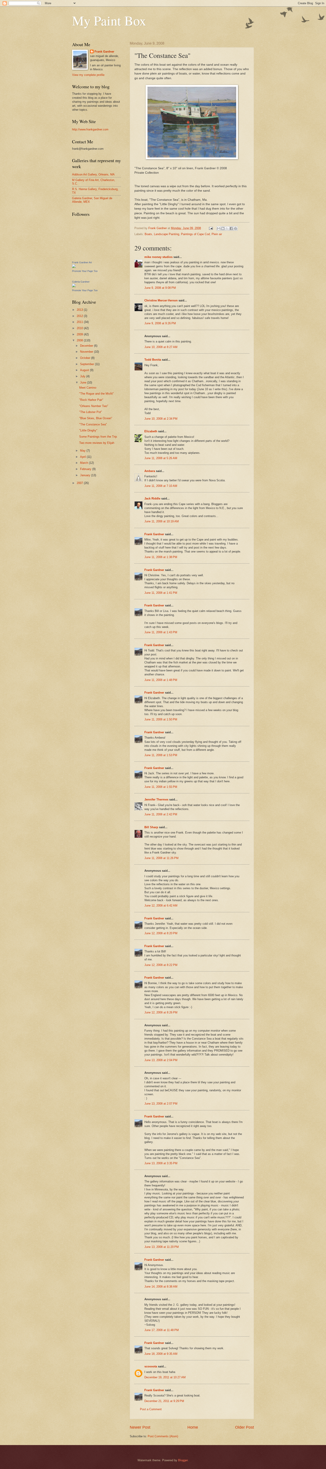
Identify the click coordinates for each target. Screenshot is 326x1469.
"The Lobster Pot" (90, 412)
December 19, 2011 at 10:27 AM (165, 1377)
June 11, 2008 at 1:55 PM (160, 787)
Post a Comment (151, 1409)
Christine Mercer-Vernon (161, 300)
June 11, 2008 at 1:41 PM (160, 592)
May (83, 450)
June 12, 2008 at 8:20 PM (160, 933)
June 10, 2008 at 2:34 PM (160, 418)
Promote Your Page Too (85, 271)
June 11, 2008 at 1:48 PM (160, 680)
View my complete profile (88, 75)
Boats (148, 234)
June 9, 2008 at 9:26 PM (160, 323)
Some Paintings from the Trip (98, 436)
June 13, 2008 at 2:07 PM (160, 1103)
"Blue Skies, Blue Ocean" (95, 418)
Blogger (183, 1460)
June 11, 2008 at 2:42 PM (160, 814)
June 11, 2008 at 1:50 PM (160, 719)
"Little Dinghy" (88, 430)
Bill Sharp (151, 827)
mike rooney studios (158, 257)
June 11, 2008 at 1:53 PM (160, 755)
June (83, 382)
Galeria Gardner (81, 281)
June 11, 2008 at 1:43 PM (160, 632)
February (86, 469)
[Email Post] (211, 228)
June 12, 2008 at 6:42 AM (160, 905)
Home (192, 1427)
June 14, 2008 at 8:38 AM (160, 1286)
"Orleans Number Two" (93, 406)
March (84, 462)
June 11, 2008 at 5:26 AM (160, 458)
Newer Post (140, 1427)
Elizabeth (150, 431)
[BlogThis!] (223, 228)
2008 (80, 340)
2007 (80, 483)
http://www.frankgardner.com (90, 129)
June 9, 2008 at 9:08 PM (160, 287)
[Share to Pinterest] (235, 228)
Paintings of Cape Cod (195, 234)
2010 (80, 328)
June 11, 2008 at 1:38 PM (160, 557)
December (87, 345)
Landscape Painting (166, 234)
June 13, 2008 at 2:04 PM (160, 1060)
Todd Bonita (152, 359)
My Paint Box (109, 20)
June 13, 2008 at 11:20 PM (161, 1247)
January (85, 475)
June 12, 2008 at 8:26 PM (160, 1012)
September (87, 364)
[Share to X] (227, 228)
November (87, 351)
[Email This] (218, 228)
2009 (80, 334)
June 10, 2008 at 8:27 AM (160, 347)
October (85, 358)
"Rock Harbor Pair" (91, 399)
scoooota (150, 1366)
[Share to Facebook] (231, 228)
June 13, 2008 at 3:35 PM (160, 1163)
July (83, 376)
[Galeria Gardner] (74, 286)
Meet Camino (87, 387)
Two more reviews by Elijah (96, 442)
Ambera (149, 471)
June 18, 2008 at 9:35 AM (160, 1353)
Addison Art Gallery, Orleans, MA (93, 174)
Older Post (244, 1427)
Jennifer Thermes (156, 799)
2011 (80, 322)
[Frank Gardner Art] (74, 267)
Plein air (217, 234)
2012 (80, 316)
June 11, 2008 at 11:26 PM (161, 858)
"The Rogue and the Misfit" (96, 393)
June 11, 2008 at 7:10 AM (160, 486)
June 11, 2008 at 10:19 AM (161, 521)
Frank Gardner (154, 534)
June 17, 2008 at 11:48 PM (161, 1330)
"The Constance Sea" (93, 424)
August (85, 370)
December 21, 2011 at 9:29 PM (164, 1401)
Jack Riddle (152, 498)
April (83, 456)
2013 (80, 309)
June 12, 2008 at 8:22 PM (160, 965)
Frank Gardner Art (82, 262)
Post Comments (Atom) (163, 1436)
